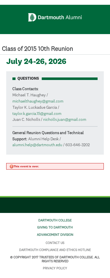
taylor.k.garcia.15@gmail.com (36, 114)
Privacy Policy (55, 268)
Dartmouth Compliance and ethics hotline (55, 250)
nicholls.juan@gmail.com (64, 120)
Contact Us (55, 243)
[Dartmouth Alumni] (55, 17)
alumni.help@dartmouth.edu (37, 145)
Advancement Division (55, 235)
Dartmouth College (55, 220)
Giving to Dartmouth (55, 227)
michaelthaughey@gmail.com (37, 101)
